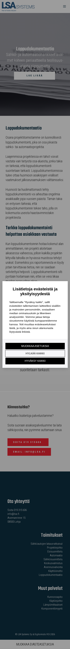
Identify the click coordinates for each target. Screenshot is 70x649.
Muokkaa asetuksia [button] (35, 346)
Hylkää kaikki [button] (35, 353)
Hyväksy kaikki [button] (35, 360)
